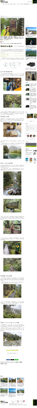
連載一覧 (31, 121)
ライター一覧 (31, 139)
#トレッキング (5, 43)
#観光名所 (18, 43)
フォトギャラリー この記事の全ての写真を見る (19, 46)
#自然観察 (15, 43)
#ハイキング (2, 43)
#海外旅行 (13, 43)
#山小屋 (20, 43)
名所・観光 (8, 40)
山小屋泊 (5, 40)
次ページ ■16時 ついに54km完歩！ (12, 353)
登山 (3, 40)
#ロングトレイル (9, 43)
